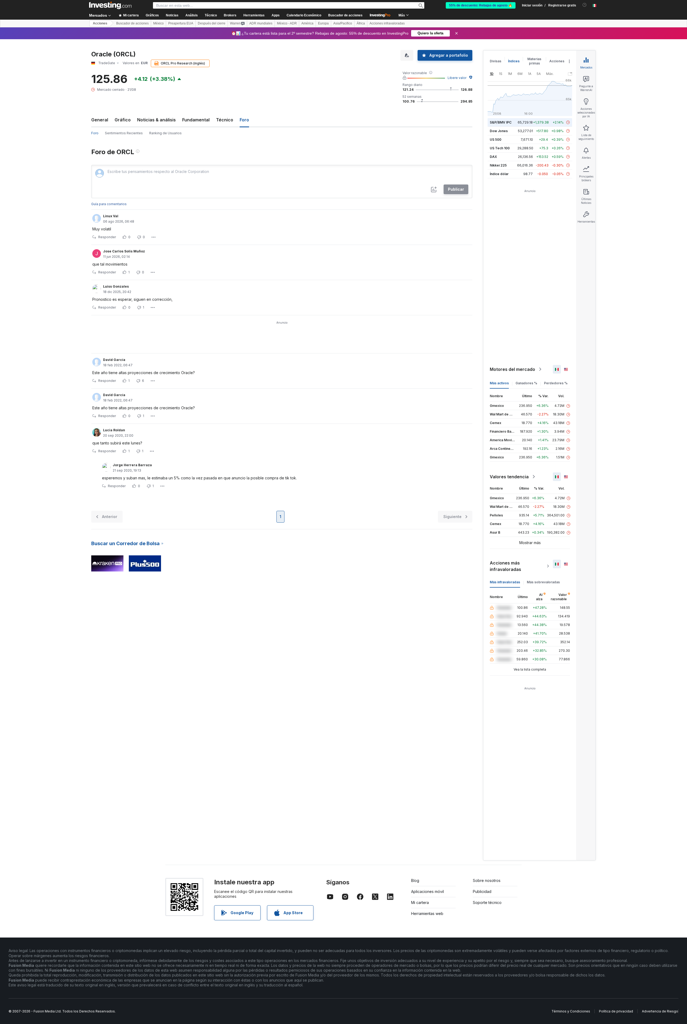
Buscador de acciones (345, 15)
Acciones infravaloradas (387, 23)
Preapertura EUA (180, 23)
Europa (323, 23)
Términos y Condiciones (570, 1011)
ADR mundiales (260, 23)
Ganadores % (526, 383)
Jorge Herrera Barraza (132, 465)
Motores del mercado (512, 369)
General (99, 119)
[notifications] (585, 5)
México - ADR (287, 23)
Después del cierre (211, 23)
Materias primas (534, 61)
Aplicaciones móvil (427, 891)
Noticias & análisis (156, 119)
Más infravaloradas (505, 582)
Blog (415, 880)
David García (114, 360)
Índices (514, 61)
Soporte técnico (487, 902)
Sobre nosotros (486, 880)
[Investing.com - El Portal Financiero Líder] (110, 5)
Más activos (499, 383)
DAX (493, 157)
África (361, 23)
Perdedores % (556, 383)
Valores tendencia (509, 476)
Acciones (100, 23)
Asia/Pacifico (342, 23)
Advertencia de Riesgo (660, 1011)
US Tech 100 (500, 148)
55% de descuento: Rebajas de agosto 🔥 (480, 5)
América (307, 23)
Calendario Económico (304, 15)
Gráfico (123, 119)
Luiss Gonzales (116, 286)
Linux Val (110, 216)
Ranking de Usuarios (165, 133)
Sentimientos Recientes (124, 133)
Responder (107, 237)
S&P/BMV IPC (500, 122)
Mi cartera (420, 902)
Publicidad (482, 891)
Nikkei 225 (498, 165)
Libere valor (457, 78)
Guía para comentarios (109, 204)
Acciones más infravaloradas (505, 566)
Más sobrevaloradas (543, 582)
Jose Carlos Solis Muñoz (124, 251)
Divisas (495, 61)
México (158, 23)
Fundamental (196, 119)
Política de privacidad (616, 1011)
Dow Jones (499, 131)
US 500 (495, 140)
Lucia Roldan (114, 430)
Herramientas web (427, 913)
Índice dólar (499, 174)
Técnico (224, 119)
